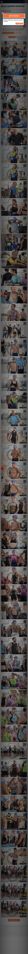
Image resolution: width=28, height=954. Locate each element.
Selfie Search (14, 16)
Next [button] (21, 23)
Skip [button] (17, 23)
